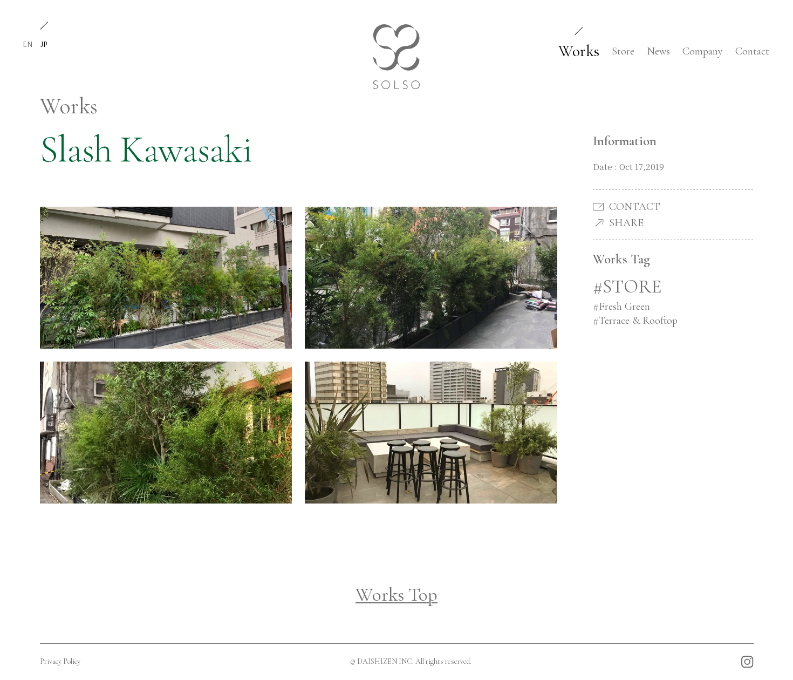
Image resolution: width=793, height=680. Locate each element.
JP (43, 44)
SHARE (626, 223)
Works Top (396, 594)
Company (702, 51)
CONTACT (634, 207)
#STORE (627, 286)
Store (623, 51)
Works (578, 51)
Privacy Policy (60, 661)
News (658, 51)
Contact (752, 51)
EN (27, 44)
